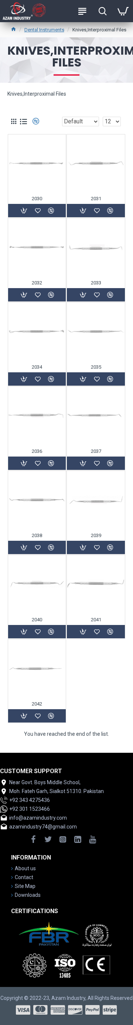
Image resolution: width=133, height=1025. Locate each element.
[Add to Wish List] (37, 715)
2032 (37, 283)
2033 (96, 283)
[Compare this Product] (51, 715)
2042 (37, 704)
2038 (37, 535)
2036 (37, 451)
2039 (96, 535)
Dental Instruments (44, 30)
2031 (96, 198)
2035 (96, 367)
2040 (37, 619)
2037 (96, 451)
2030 (37, 198)
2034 (37, 367)
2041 (96, 619)
